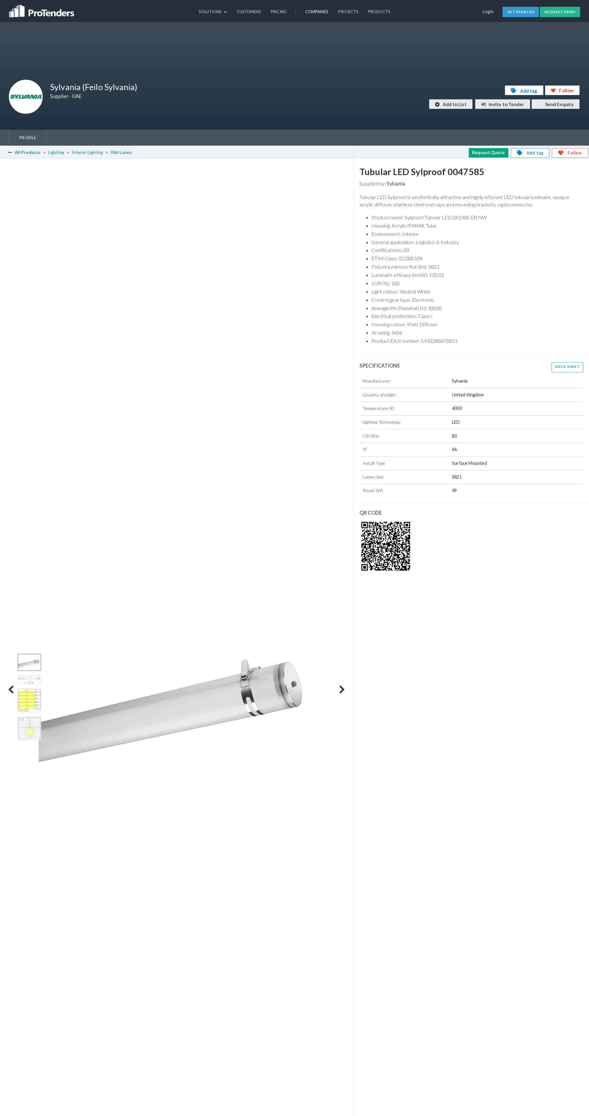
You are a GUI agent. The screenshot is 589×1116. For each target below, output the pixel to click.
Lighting (56, 152)
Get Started (520, 12)
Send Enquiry (559, 104)
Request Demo (560, 12)
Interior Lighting (87, 152)
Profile (27, 137)
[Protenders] (42, 8)
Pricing (279, 11)
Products (379, 11)
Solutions (210, 11)
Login (488, 11)
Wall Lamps (121, 152)
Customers (249, 11)
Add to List (454, 104)
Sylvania (396, 183)
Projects (348, 11)
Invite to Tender (506, 104)
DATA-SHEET (567, 366)
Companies (317, 11)
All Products (27, 152)
